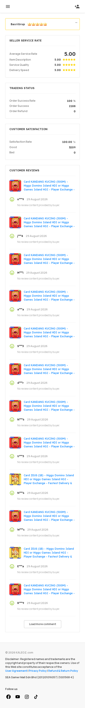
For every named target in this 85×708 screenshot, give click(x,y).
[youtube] (18, 697)
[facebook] (8, 697)
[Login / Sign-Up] (77, 6)
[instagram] (27, 697)
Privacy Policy (38, 671)
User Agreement (16, 671)
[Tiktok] (36, 697)
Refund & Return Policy (63, 671)
